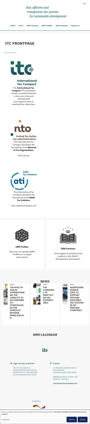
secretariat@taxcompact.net (65, 383)
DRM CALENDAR (45, 335)
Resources (75, 25)
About (12, 25)
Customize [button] (6, 419)
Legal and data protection (23, 363)
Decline (72, 419)
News (21, 25)
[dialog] (45, 417)
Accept (82, 419)
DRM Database (62, 25)
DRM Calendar (32, 25)
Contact (56, 363)
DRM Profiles (47, 25)
